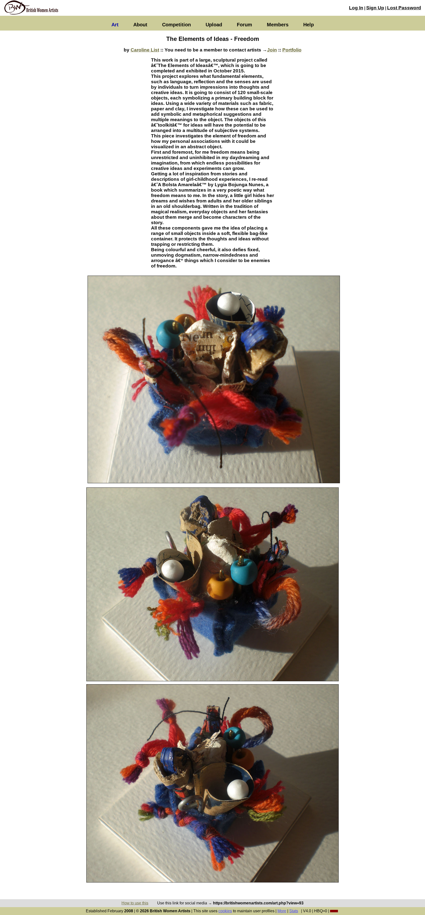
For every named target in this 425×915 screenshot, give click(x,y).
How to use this (134, 903)
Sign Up (375, 7)
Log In (356, 7)
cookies (225, 911)
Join (272, 49)
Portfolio (292, 49)
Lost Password (404, 7)
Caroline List (145, 49)
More (281, 911)
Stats (293, 911)
